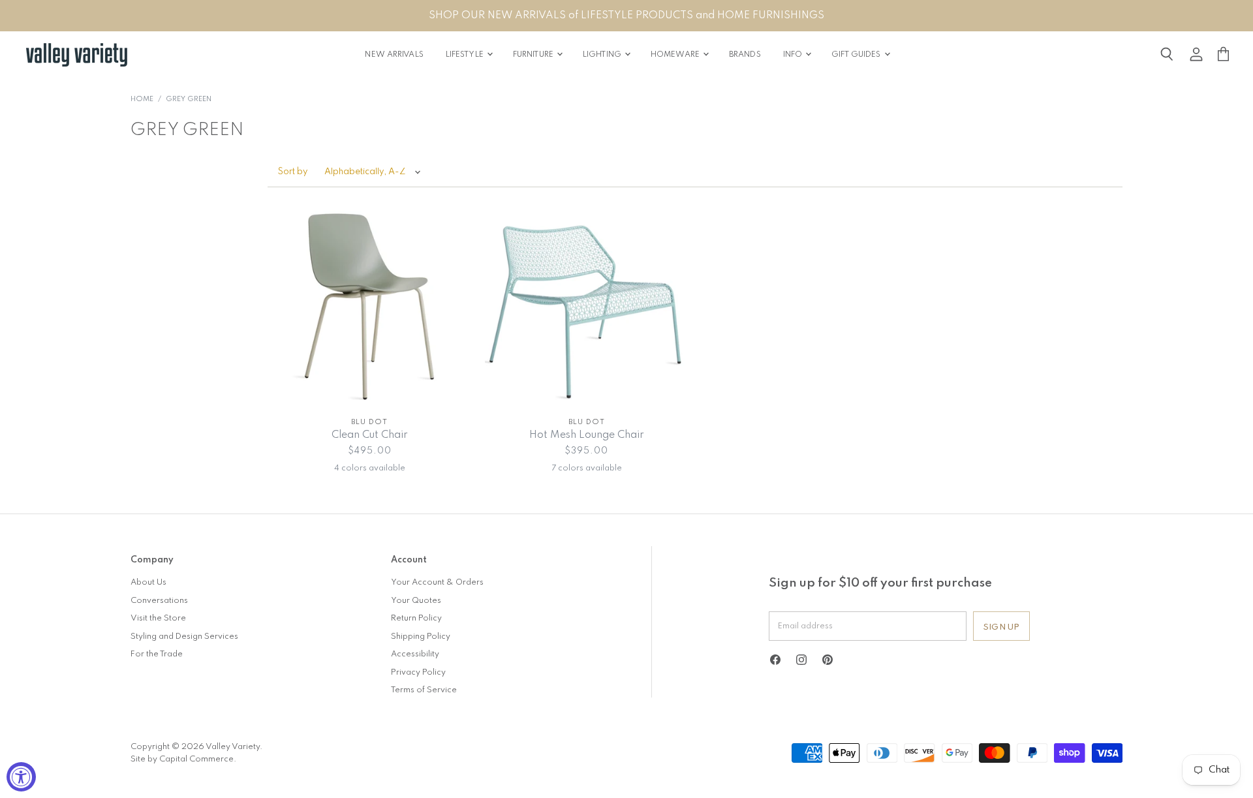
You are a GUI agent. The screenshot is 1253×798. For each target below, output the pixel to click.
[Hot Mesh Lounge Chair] (587, 307)
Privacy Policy (418, 672)
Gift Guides (856, 55)
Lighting (603, 55)
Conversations (159, 600)
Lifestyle (466, 55)
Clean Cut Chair (370, 435)
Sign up (1001, 627)
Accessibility (415, 654)
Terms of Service (424, 690)
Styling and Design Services (184, 636)
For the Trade (157, 654)
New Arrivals (394, 55)
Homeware (676, 55)
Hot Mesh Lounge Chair (586, 435)
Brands (745, 55)
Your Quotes (416, 600)
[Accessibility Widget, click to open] (21, 776)
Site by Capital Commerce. (183, 759)
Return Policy (416, 618)
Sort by (293, 172)
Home (142, 99)
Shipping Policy (420, 636)
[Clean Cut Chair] (370, 307)
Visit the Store (158, 618)
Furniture (534, 55)
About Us (148, 582)
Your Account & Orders (437, 582)
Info (794, 55)
